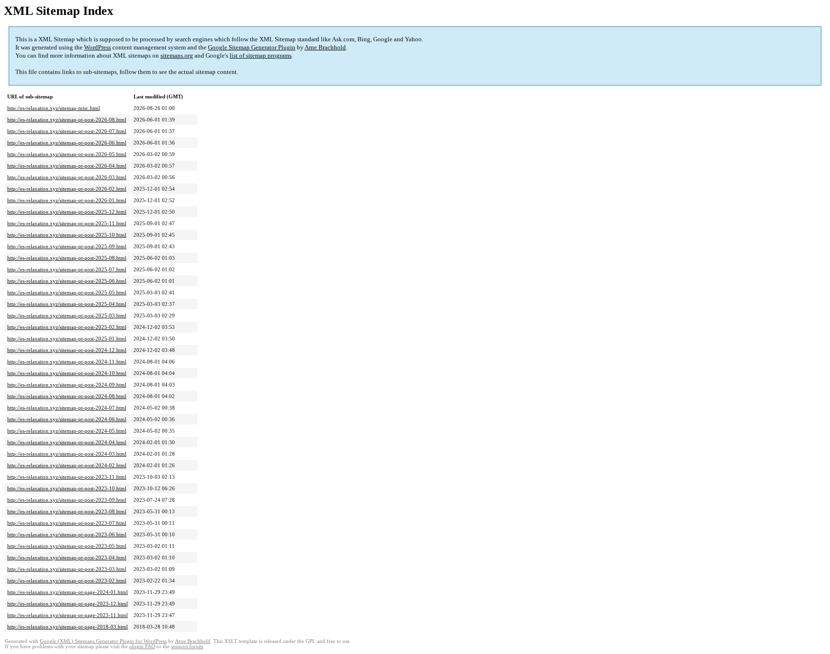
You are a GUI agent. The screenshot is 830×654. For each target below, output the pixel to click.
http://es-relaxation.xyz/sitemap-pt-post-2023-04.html (66, 557)
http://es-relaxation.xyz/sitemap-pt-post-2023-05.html (66, 546)
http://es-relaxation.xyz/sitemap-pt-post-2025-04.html (66, 304)
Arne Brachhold (325, 47)
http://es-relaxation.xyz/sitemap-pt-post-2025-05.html (66, 292)
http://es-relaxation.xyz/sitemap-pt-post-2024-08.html (66, 396)
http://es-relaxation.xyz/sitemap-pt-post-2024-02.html (66, 465)
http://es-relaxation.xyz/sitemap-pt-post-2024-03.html (66, 454)
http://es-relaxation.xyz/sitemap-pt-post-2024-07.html (66, 408)
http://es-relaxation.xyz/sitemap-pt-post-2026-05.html (66, 154)
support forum (187, 646)
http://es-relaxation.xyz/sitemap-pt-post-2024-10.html (66, 373)
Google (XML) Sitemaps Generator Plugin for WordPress (103, 641)
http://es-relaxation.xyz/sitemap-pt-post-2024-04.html (66, 442)
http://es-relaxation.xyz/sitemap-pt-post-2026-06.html (66, 142)
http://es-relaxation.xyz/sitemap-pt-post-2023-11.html (66, 477)
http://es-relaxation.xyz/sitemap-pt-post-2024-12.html (66, 350)
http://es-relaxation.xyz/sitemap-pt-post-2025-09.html (66, 246)
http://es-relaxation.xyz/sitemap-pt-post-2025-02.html (66, 327)
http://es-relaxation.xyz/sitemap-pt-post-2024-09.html (66, 385)
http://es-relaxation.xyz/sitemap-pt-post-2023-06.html (66, 534)
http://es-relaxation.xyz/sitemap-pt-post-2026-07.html (66, 131)
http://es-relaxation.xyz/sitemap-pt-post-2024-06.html (66, 419)
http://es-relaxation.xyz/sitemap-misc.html (53, 108)
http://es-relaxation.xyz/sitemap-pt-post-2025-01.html (66, 338)
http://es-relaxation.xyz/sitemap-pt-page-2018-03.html (67, 627)
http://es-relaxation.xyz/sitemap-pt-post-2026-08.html (66, 119)
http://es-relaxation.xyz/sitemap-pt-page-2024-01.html (67, 592)
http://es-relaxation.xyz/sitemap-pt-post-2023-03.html (66, 569)
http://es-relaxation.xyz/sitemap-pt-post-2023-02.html (66, 580)
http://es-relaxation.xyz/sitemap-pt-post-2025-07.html (66, 269)
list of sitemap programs (261, 55)
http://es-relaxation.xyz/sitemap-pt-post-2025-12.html (66, 212)
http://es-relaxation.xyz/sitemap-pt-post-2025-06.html (66, 281)
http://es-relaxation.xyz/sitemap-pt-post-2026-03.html (66, 177)
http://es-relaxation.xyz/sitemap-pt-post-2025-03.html (66, 315)
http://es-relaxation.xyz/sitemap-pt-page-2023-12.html (67, 603)
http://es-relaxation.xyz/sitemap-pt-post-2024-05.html (66, 431)
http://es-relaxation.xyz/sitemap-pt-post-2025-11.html (66, 223)
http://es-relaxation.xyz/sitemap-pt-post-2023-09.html (66, 500)
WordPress (97, 47)
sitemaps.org (176, 55)
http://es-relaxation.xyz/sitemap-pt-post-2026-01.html (66, 200)
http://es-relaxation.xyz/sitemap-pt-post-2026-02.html (66, 189)
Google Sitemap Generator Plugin (251, 47)
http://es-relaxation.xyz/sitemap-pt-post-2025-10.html (66, 235)
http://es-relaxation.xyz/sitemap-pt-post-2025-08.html (66, 258)
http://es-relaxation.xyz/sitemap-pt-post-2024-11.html (66, 361)
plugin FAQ (142, 646)
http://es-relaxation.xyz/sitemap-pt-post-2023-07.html (66, 523)
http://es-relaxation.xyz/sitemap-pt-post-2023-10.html (66, 488)
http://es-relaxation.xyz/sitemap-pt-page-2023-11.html (67, 615)
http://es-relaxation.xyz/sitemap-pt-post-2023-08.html (66, 511)
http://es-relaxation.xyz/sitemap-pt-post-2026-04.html (66, 166)
